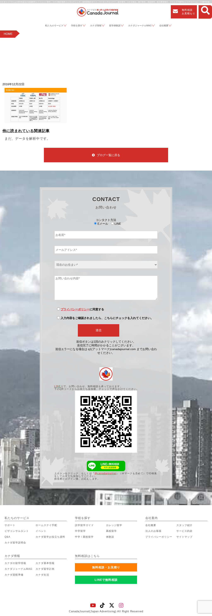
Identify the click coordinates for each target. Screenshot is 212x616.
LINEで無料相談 (106, 579)
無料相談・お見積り (106, 567)
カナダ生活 (42, 575)
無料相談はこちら (87, 556)
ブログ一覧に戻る (108, 155)
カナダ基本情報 (45, 563)
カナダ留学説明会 (15, 542)
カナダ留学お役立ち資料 (50, 537)
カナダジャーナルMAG (140, 25)
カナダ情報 (95, 25)
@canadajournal (105, 473)
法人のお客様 (153, 531)
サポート (10, 525)
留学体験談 (114, 25)
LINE (57, 386)
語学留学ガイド (84, 525)
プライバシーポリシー (75, 309)
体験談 (110, 537)
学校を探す (76, 25)
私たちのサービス (54, 25)
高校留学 (111, 531)
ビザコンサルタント (17, 531)
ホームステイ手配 (46, 525)
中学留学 (80, 531)
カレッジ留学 (114, 525)
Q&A (7, 537)
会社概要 (163, 25)
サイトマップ (184, 537)
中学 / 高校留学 (84, 537)
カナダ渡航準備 (14, 575)
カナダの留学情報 (15, 563)
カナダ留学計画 (45, 569)
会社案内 (151, 518)
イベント (41, 531)
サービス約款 (184, 531)
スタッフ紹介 (184, 525)
